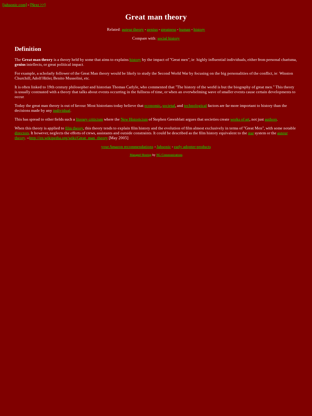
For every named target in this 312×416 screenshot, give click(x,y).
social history (169, 38)
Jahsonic (164, 146)
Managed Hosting (140, 155)
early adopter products (192, 146)
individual (61, 110)
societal (168, 105)
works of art (240, 119)
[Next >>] (37, 4)
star (251, 133)
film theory (74, 128)
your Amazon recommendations (127, 146)
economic (152, 105)
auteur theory (133, 29)
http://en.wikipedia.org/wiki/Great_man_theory (68, 138)
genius (152, 29)
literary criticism (89, 119)
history (199, 29)
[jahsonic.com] (14, 4)
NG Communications (169, 155)
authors (271, 119)
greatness (168, 29)
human (184, 29)
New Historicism (134, 119)
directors (22, 133)
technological (195, 105)
